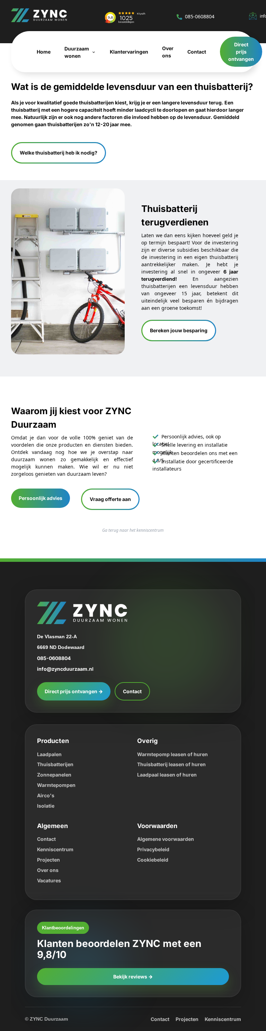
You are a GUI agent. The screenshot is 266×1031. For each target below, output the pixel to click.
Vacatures (50, 880)
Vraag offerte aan (114, 498)
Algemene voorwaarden (167, 838)
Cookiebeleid (153, 859)
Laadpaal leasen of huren (169, 774)
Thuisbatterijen (56, 764)
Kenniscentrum (55, 849)
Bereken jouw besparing (180, 330)
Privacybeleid (154, 849)
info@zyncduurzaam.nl (66, 668)
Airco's (45, 795)
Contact (137, 691)
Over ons (48, 869)
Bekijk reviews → (133, 964)
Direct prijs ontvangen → (75, 691)
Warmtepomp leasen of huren (174, 753)
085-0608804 (203, 16)
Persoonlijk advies (41, 497)
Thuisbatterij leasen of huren (173, 764)
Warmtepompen (58, 784)
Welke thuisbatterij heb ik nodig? (61, 152)
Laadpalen (50, 753)
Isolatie (46, 805)
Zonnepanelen (55, 774)
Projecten (49, 859)
